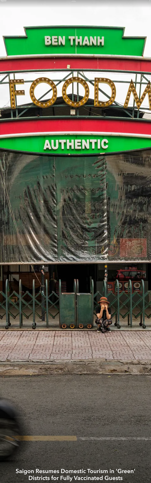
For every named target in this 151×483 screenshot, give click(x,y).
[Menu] (149, 0)
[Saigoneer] (3, 0)
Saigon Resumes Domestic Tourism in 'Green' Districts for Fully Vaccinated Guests (75, 474)
